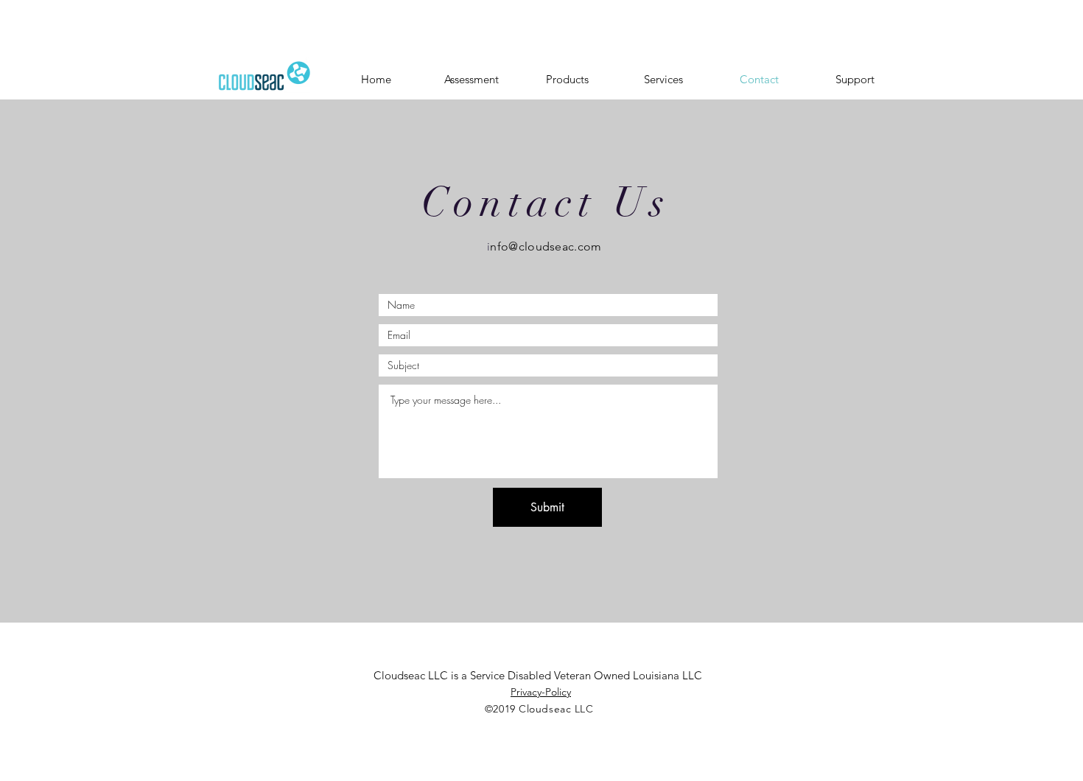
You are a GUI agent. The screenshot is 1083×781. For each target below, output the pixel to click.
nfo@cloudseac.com (545, 246)
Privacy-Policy (541, 691)
